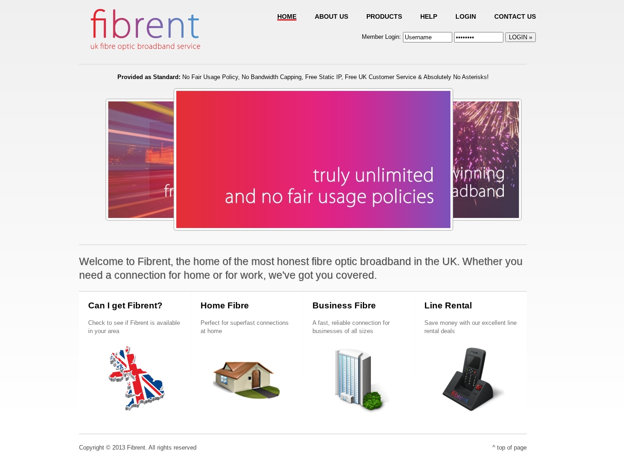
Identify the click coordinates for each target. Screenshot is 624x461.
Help (428, 16)
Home (286, 16)
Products (384, 16)
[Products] (313, 226)
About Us (331, 16)
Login (465, 16)
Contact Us (515, 16)
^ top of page (509, 447)
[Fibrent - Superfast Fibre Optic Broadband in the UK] (145, 53)
